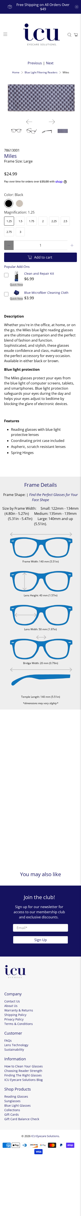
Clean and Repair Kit (39, 273)
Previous (35, 63)
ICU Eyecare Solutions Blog (23, 1080)
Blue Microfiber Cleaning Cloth (46, 293)
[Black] (8, 203)
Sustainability (14, 1049)
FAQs (8, 1040)
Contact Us (12, 1001)
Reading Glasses (16, 1096)
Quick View (16, 284)
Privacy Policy (14, 1019)
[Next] (52, 122)
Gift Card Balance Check (21, 1119)
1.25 (9, 221)
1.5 (20, 221)
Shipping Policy (15, 1015)
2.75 (9, 232)
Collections (12, 1110)
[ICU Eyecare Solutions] (40, 35)
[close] (77, 7)
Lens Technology (16, 1045)
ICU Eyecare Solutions (45, 1136)
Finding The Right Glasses (23, 1075)
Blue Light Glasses (17, 1105)
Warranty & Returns (18, 1010)
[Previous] (29, 122)
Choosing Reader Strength (23, 1071)
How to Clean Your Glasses (23, 1066)
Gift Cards (11, 1114)
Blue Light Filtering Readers (41, 72)
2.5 (65, 221)
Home (15, 72)
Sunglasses (12, 1101)
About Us (10, 1006)
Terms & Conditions (18, 1024)
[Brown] (19, 203)
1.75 (31, 221)
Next (50, 63)
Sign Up (40, 939)
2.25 (54, 221)
